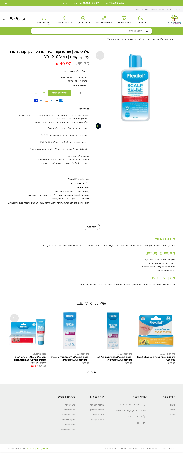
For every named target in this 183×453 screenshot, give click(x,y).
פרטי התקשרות (97, 420)
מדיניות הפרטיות (97, 405)
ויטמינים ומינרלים (124, 22)
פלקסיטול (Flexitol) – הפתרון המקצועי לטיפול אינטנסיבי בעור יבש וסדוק (58, 195)
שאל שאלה (84, 109)
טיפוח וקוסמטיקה (84, 22)
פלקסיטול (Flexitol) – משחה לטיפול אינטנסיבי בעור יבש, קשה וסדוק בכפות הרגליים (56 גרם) (30, 360)
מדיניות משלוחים (68, 430)
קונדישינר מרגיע (58, 203)
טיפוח (172, 410)
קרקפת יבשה (45, 203)
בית (173, 39)
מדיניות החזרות (68, 415)
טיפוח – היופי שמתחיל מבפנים (68, 191)
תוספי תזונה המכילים (149, 448)
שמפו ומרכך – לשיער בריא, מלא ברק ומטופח (70, 198)
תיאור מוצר (91, 227)
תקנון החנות (70, 425)
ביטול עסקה (70, 405)
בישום (172, 405)
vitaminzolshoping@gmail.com (148, 9)
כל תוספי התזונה (168, 448)
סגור (179, 3)
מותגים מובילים (110, 448)
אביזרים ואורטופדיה (63, 22)
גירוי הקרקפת (71, 203)
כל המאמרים (69, 410)
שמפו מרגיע (13, 203)
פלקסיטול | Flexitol (76, 179)
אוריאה (81, 203)
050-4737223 (135, 416)
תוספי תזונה (141, 22)
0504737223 (172, 9)
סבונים (172, 415)
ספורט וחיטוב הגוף (104, 22)
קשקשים (34, 203)
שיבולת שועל (24, 203)
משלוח (78, 71)
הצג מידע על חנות (80, 85)
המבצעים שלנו (43, 22)
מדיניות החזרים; (97, 410)
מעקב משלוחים (68, 420)
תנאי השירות (98, 415)
